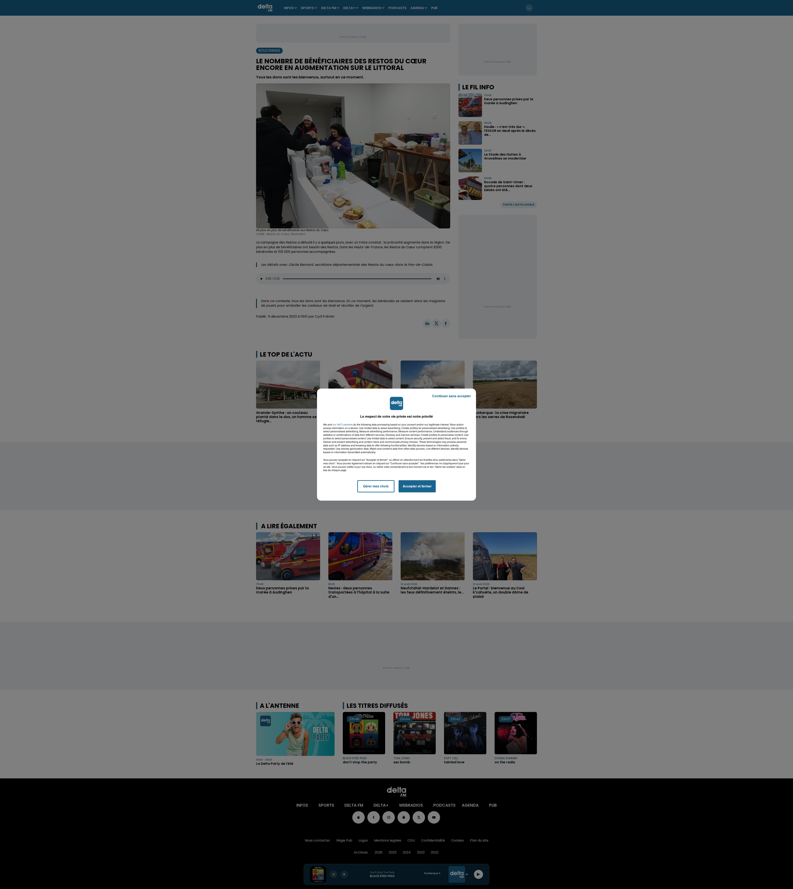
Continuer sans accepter (451, 396)
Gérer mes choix (376, 486)
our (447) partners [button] (342, 424)
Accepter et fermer (417, 486)
